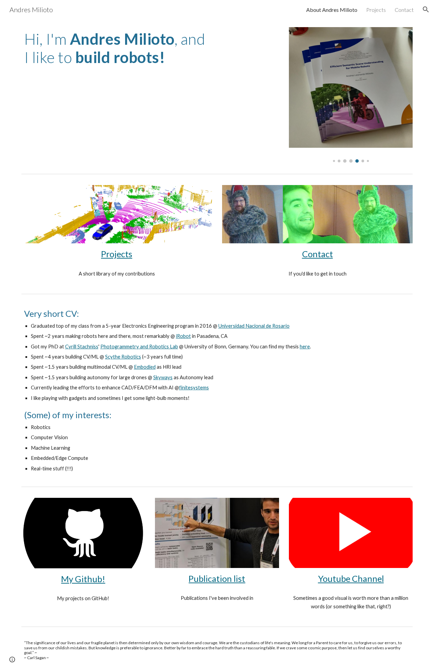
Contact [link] (404, 9)
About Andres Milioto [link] (331, 9)
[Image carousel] (351, 95)
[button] (426, 9)
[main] (116, 48)
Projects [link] (376, 9)
